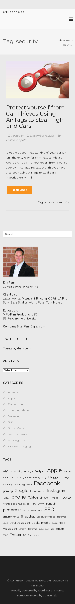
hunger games (37, 491)
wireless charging (19, 446)
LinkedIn (45, 497)
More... (57, 302)
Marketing (14, 416)
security (64, 202)
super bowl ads (46, 529)
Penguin (51, 503)
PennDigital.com (34, 326)
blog (44, 477)
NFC (33, 504)
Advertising (15, 392)
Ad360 (6, 471)
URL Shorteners (31, 535)
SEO (10, 422)
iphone (18, 497)
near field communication (16, 504)
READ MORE (19, 190)
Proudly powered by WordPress (31, 590)
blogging (55, 477)
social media (41, 523)
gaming (8, 491)
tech (5, 535)
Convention (15, 404)
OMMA (41, 504)
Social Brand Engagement (16, 523)
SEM (40, 510)
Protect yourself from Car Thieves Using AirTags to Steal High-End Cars (36, 116)
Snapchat (28, 516)
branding (8, 484)
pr (24, 510)
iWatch (33, 497)
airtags (53, 202)
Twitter (15, 535)
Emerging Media (18, 410)
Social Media (16, 428)
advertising (17, 471)
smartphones (11, 516)
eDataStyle (50, 595)
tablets (60, 528)
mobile (65, 497)
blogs (66, 477)
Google (21, 490)
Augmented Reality (30, 477)
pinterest (12, 509)
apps (15, 477)
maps (55, 498)
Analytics (39, 471)
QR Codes (31, 510)
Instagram (57, 490)
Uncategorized (17, 440)
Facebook (47, 483)
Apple (54, 470)
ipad (6, 497)
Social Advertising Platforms (51, 517)
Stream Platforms (28, 529)
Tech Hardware (17, 434)
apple (22, 140)
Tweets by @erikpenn (17, 348)
